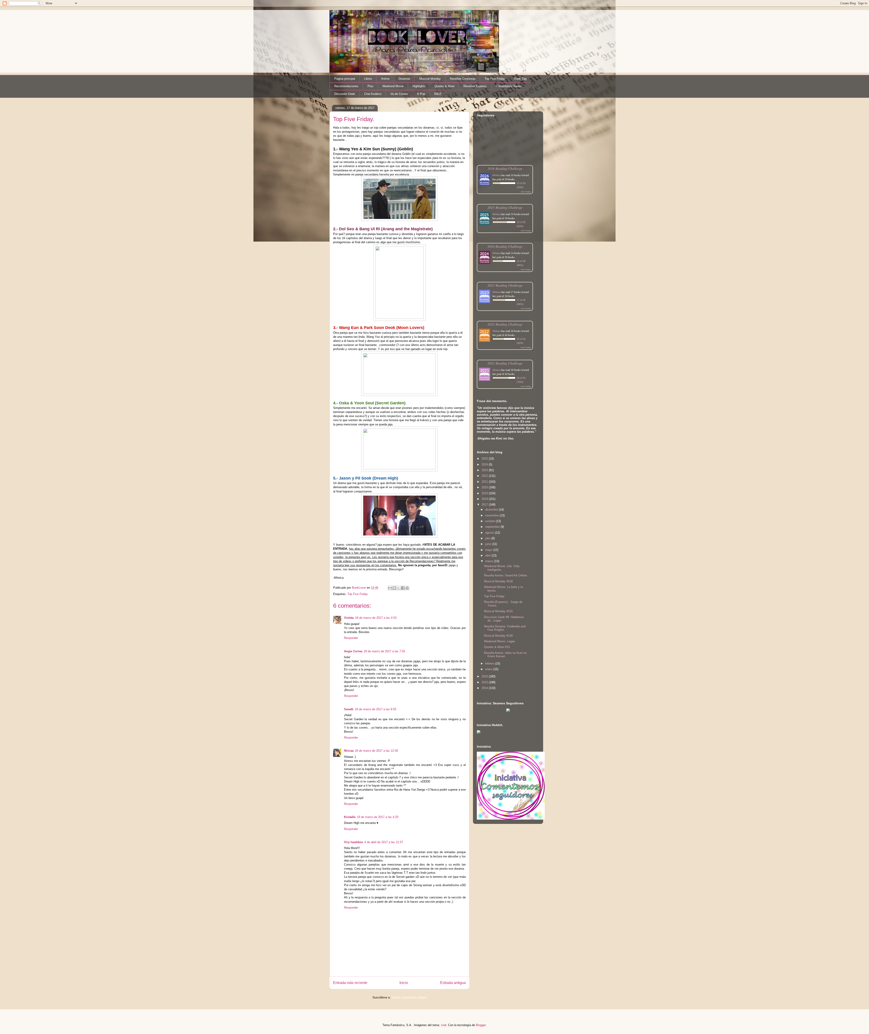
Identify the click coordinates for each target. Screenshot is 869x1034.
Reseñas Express (475, 86)
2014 (485, 688)
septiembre (493, 526)
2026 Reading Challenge (505, 168)
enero (489, 669)
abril (488, 555)
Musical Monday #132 (498, 581)
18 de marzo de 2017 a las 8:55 (375, 709)
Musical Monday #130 (498, 635)
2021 (485, 481)
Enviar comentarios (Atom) (409, 997)
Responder (351, 638)
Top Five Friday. (494, 596)
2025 (485, 458)
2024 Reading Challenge (505, 246)
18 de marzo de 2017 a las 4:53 (375, 617)
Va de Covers (399, 94)
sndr (443, 1025)
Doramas (404, 78)
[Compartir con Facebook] (403, 588)
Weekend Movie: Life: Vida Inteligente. (501, 567)
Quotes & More (444, 86)
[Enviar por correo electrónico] (390, 588)
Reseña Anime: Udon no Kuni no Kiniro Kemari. (505, 654)
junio (488, 544)
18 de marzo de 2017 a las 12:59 (376, 750)
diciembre (492, 509)
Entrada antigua (453, 983)
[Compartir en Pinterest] (407, 588)
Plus (370, 86)
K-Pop (421, 94)
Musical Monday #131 (498, 611)
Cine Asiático (372, 94)
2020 (485, 487)
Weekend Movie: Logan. (500, 641)
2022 (485, 475)
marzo (489, 561)
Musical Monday (430, 78)
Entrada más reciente (350, 983)
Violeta (349, 617)
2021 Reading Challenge (505, 363)
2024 (485, 464)
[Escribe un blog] (394, 588)
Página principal (344, 78)
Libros (368, 78)
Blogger (481, 1025)
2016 (485, 676)
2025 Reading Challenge (505, 207)
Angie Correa (353, 651)
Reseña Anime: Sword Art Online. (506, 575)
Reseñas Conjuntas (462, 78)
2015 (485, 682)
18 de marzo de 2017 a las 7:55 (384, 651)
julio (488, 538)
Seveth (348, 709)
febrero (490, 663)
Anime (385, 78)
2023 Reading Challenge (505, 285)
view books (525, 191)
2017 (485, 504)
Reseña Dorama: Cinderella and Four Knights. (504, 628)
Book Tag (520, 78)
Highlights (419, 86)
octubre (490, 521)
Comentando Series (509, 86)
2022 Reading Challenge (505, 324)
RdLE (438, 94)
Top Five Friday (495, 78)
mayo (489, 550)
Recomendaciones (346, 86)
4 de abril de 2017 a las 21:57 (383, 842)
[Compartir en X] (398, 588)
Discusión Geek (344, 94)
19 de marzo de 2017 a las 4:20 (377, 817)
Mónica (496, 175)
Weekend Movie (392, 86)
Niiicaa (348, 750)
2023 (485, 470)
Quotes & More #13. (497, 647)
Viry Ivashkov (353, 842)
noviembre (492, 515)
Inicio (403, 983)
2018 (485, 499)
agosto (490, 532)
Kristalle (350, 817)
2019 (485, 493)
